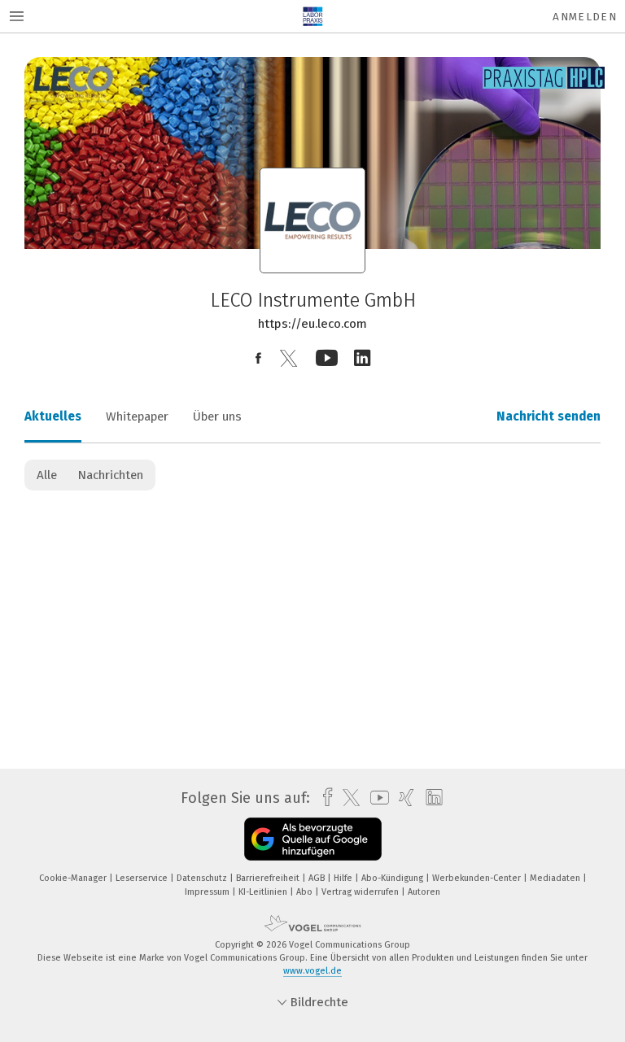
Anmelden (585, 17)
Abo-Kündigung (393, 878)
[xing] (402, 797)
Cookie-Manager (74, 878)
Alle (47, 475)
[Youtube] (327, 358)
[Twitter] (288, 358)
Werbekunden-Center (477, 878)
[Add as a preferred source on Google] (313, 839)
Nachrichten (110, 475)
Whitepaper (137, 416)
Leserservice (143, 878)
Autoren (424, 892)
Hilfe (344, 878)
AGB (317, 878)
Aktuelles (52, 416)
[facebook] (323, 797)
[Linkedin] (362, 358)
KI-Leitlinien (264, 892)
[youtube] (375, 797)
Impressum (208, 892)
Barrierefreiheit (269, 878)
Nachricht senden (548, 416)
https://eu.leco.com (312, 323)
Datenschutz (203, 878)
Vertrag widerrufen (361, 892)
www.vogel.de (312, 971)
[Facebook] (258, 359)
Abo (305, 892)
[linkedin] (430, 798)
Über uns (217, 416)
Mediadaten (556, 878)
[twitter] (347, 798)
